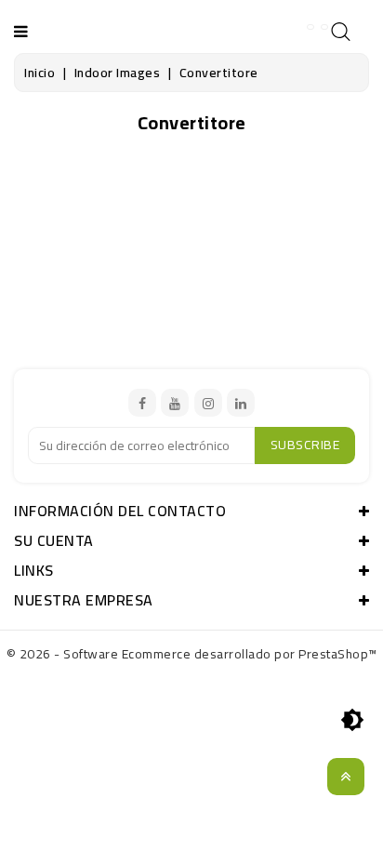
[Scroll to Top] (345, 776)
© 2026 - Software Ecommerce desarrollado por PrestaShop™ (192, 654)
